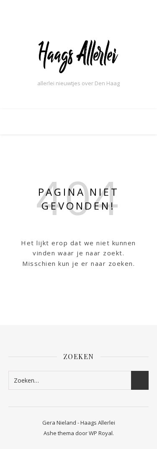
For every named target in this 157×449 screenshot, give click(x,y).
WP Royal (101, 433)
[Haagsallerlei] (79, 56)
